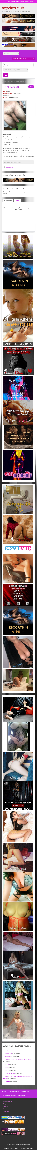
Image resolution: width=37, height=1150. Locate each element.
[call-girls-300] (18, 321)
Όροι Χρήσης (25, 1091)
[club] (18, 980)
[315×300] (18, 374)
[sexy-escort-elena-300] (18, 691)
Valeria (7, 1064)
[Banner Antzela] (18, 871)
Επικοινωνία (21, 1095)
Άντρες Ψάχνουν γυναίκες (13, 81)
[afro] (18, 750)
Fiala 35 (7, 1070)
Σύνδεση (32, 1)
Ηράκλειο (6, 1111)
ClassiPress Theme (8, 1148)
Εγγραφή (26, 1)
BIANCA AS (8, 1056)
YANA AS (7, 1081)
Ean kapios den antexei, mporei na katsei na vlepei (18, 1059)
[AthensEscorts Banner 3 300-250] (18, 424)
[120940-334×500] (18, 842)
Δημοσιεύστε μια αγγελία (23, 59)
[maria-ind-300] (18, 1009)
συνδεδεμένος (15, 192)
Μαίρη (6, 1067)
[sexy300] (18, 950)
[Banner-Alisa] (18, 930)
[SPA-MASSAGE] (18, 514)
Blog (17, 1091)
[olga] (18, 721)
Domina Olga (8, 1053)
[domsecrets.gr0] (18, 810)
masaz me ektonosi (10, 1073)
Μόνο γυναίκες (11, 86)
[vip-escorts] (18, 288)
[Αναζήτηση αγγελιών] (5, 75)
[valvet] (18, 346)
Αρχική (4, 81)
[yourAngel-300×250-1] (18, 399)
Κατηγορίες (11, 1091)
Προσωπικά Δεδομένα (9, 1095)
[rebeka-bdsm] (18, 901)
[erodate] (18, 449)
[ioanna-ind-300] (18, 1039)
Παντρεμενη (8, 1050)
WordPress (31, 1148)
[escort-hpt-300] (18, 583)
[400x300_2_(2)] (18, 605)
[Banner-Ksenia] (18, 780)
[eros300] (18, 479)
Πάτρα (5, 1104)
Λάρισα (5, 1106)
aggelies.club (13, 7)
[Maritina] (18, 543)
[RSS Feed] (3, 1)
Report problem (9, 167)
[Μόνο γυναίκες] (15, 115)
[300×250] (18, 258)
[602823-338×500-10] (18, 668)
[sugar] (18, 552)
